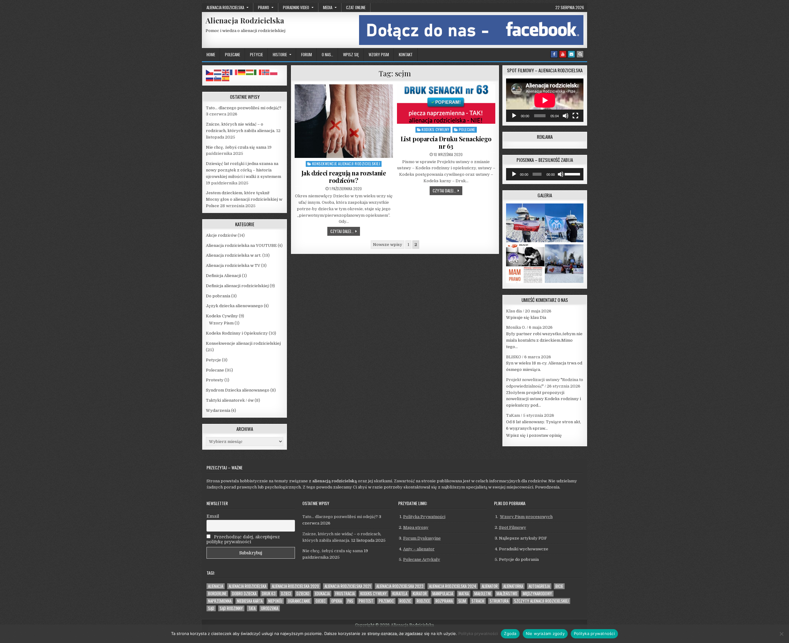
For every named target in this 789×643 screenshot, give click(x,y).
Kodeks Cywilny (435, 129)
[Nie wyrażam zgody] (781, 634)
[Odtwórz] (514, 116)
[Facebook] (554, 54)
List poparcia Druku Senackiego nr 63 (446, 142)
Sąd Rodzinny (231, 608)
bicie (559, 586)
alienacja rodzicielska (247, 586)
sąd (211, 608)
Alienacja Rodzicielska (245, 20)
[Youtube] (562, 54)
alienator (490, 586)
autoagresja (539, 586)
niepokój (275, 601)
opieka (336, 601)
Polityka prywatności (478, 633)
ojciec (321, 601)
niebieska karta (250, 601)
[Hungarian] (250, 72)
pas (350, 601)
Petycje (256, 54)
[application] (544, 100)
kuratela (399, 594)
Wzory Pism (379, 54)
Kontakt (406, 54)
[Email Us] (571, 54)
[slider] (572, 173)
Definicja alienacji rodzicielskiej (237, 285)
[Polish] (274, 72)
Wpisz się (351, 54)
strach (478, 601)
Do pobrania (218, 296)
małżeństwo (507, 594)
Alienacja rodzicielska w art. (233, 255)
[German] (242, 72)
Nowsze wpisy (387, 244)
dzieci (286, 594)
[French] (234, 72)
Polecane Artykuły (421, 559)
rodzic (405, 601)
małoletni (482, 594)
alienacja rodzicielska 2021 (348, 586)
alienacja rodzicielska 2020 (295, 586)
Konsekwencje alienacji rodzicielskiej (346, 163)
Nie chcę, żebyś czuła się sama (236, 147)
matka (464, 594)
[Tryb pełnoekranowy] (575, 116)
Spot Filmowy (512, 527)
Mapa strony (415, 527)
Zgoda (510, 633)
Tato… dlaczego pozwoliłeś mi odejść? (243, 108)
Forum (306, 54)
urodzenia (269, 608)
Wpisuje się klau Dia (526, 317)
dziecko (302, 594)
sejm (462, 601)
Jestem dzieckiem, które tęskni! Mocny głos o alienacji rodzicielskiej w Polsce (244, 199)
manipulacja (442, 594)
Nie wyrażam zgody (545, 633)
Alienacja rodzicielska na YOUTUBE (241, 245)
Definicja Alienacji (223, 275)
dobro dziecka (244, 594)
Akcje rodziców (221, 235)
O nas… (327, 54)
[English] (226, 72)
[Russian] (210, 78)
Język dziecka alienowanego (234, 305)
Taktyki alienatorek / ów (230, 400)
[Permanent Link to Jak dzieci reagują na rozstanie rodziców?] (344, 121)
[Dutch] (218, 72)
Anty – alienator (419, 549)
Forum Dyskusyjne (422, 538)
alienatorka (513, 586)
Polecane (232, 54)
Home (210, 54)
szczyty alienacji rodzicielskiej (541, 601)
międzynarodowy (537, 594)
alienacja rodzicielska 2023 (399, 586)
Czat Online (356, 7)
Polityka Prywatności (424, 516)
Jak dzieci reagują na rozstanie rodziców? (343, 176)
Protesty (214, 380)
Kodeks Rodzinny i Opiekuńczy (237, 333)
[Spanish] (226, 78)
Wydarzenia (218, 410)
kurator (420, 594)
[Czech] (210, 72)
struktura (499, 601)
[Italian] (258, 72)
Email (212, 516)
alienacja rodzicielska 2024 (452, 586)
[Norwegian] (266, 72)
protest (366, 601)
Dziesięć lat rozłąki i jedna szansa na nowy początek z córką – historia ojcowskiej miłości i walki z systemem (243, 170)
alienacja (215, 586)
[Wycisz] (565, 116)
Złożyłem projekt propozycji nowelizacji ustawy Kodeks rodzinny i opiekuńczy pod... (543, 399)
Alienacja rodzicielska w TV (233, 265)
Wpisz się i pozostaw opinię (534, 435)
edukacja (322, 594)
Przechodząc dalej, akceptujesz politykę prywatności (243, 539)
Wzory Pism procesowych (526, 516)
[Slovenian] (218, 78)
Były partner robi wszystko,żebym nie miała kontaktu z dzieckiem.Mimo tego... (544, 340)
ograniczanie (299, 601)
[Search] (580, 54)
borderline (217, 594)
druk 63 (269, 594)
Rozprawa (444, 601)
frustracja (345, 594)
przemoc (386, 601)
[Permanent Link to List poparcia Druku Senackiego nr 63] (446, 104)
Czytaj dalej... (345, 231)
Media (327, 7)
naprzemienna (219, 601)
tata (252, 608)
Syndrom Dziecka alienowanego (237, 390)
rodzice (423, 601)
